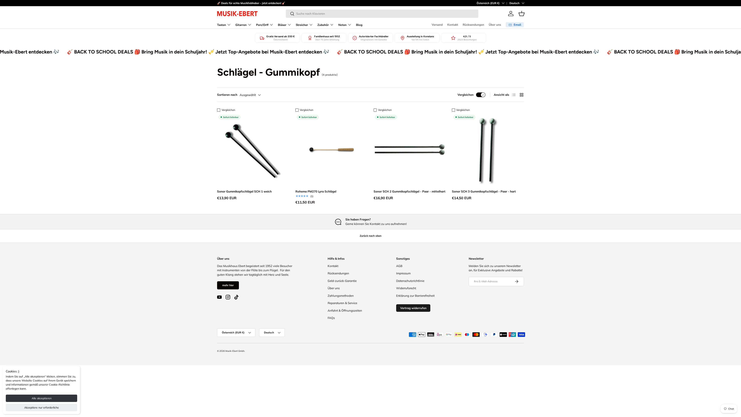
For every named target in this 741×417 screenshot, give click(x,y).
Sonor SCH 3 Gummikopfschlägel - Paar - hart (484, 191)
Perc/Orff (262, 25)
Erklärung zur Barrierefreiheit (415, 295)
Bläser (282, 25)
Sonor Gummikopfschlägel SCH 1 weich (244, 191)
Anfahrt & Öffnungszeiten (345, 310)
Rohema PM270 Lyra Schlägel (315, 191)
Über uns (495, 25)
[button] (521, 13)
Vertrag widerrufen (413, 308)
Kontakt (452, 25)
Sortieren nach (227, 95)
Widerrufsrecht (406, 288)
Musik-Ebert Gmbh (234, 351)
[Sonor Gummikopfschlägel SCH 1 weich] (253, 150)
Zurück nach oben (370, 235)
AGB (399, 266)
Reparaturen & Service (342, 303)
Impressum (403, 273)
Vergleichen (466, 95)
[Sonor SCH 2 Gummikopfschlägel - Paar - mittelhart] (410, 150)
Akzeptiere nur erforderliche (41, 407)
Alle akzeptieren (42, 398)
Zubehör (323, 25)
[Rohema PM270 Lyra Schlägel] (331, 150)
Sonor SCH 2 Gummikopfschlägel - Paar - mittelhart (409, 191)
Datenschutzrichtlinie (410, 281)
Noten (342, 25)
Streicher (302, 25)
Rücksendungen (473, 25)
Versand (437, 25)
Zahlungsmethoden (341, 295)
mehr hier (228, 285)
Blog (359, 25)
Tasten (221, 25)
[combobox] (382, 13)
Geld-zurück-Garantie (342, 281)
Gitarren (241, 25)
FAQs (331, 318)
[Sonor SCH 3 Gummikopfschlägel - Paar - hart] (488, 150)
